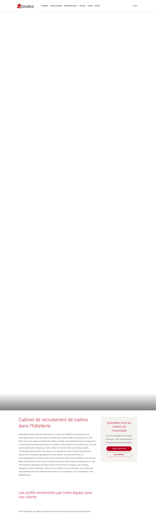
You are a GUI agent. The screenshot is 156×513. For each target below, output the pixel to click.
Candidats (44, 6)
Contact (97, 6)
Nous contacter (119, 454)
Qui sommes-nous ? (70, 6)
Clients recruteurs (56, 6)
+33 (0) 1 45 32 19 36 (119, 448)
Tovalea (26, 5)
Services (82, 6)
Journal (90, 6)
